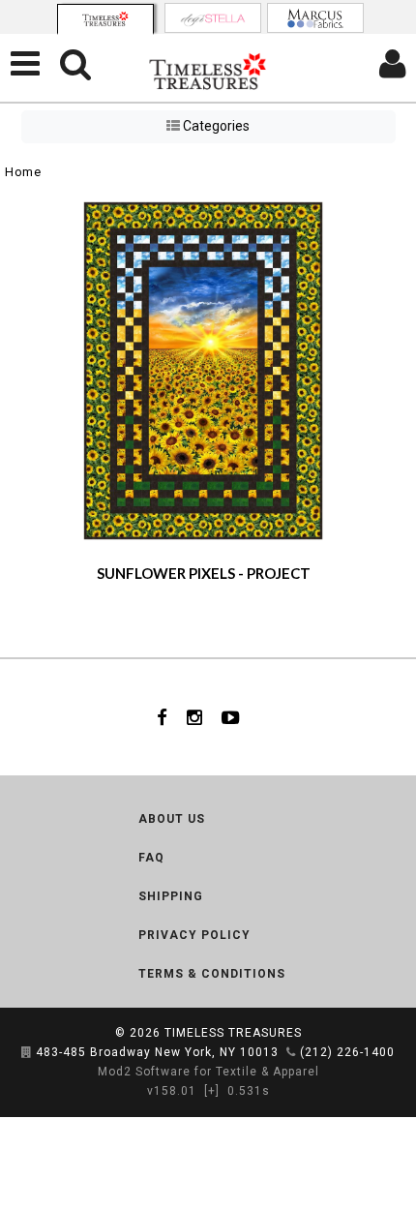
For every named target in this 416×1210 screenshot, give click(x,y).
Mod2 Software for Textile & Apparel (208, 1071)
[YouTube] (231, 717)
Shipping (170, 896)
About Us (171, 819)
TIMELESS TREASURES (233, 1033)
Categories (215, 126)
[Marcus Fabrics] (315, 18)
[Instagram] (194, 717)
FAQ (151, 857)
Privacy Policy (194, 935)
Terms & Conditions (211, 974)
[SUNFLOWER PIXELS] (203, 370)
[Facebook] (162, 717)
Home (23, 172)
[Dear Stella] (212, 18)
